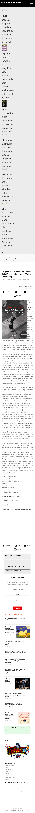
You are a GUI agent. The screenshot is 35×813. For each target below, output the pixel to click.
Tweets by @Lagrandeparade (13, 570)
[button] (7, 292)
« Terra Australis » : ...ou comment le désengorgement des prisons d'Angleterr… (15, 661)
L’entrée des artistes (9, 765)
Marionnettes (8, 769)
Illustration (7, 779)
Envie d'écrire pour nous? (11, 795)
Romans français (18, 256)
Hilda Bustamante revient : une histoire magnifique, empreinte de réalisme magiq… (15, 671)
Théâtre (7, 767)
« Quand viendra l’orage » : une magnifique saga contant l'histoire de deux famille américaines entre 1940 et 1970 (8, 75)
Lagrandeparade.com (30, 310)
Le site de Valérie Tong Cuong (11, 496)
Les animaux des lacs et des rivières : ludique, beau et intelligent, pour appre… (16, 652)
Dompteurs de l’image (10, 777)
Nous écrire (7, 787)
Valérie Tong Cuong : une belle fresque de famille (16, 509)
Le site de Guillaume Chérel (10, 501)
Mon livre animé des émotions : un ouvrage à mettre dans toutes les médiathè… (10, 715)
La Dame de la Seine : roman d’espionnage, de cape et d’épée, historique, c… (14, 705)
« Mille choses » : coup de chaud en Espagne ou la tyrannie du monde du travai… (15, 643)
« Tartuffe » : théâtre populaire (8, 680)
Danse (6, 771)
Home (3, 256)
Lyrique (7, 773)
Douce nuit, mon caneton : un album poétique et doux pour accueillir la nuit (9, 629)
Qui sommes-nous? (9, 785)
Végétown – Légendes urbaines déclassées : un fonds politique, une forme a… (15, 695)
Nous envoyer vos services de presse (13, 789)
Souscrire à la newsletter (10, 793)
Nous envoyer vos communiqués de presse (14, 791)
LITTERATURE (9, 256)
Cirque (6, 775)
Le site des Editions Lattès (10, 492)
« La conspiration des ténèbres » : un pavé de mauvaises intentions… (7, 120)
